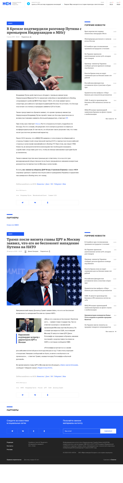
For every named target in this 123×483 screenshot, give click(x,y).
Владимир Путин (25, 195)
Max (64, 184)
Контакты (10, 446)
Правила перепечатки (14, 460)
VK (52, 184)
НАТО (22, 388)
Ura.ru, (37, 124)
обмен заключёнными (69, 365)
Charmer (113, 460)
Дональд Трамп (58, 388)
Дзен (47, 184)
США (50, 388)
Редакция (10, 442)
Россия (40, 388)
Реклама (9, 449)
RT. (67, 118)
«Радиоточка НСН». (45, 368)
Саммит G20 (52, 195)
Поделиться (25, 37)
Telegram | (58, 184)
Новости (40, 184)
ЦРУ (45, 388)
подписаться (108, 431)
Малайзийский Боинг (40, 195)
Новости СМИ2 (13, 225)
